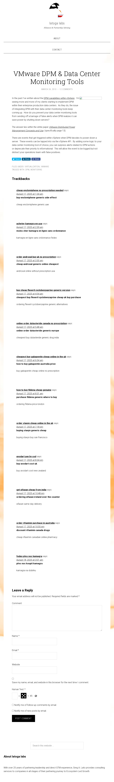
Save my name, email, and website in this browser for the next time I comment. (50, 682)
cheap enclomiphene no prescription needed (39, 190)
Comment (17, 603)
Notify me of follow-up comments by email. (35, 705)
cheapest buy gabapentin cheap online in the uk (41, 356)
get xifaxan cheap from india (31, 489)
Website (16, 664)
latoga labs (57, 23)
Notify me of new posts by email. (30, 711)
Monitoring (36, 170)
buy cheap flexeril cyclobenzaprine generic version (43, 290)
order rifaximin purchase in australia (35, 523)
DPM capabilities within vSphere (59, 98)
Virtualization (32, 166)
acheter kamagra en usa (29, 223)
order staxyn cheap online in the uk (34, 423)
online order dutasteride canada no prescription (41, 323)
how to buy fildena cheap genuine (33, 390)
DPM (27, 170)
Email (15, 650)
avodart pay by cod (26, 456)
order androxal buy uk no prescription (36, 257)
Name (15, 636)
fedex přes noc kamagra (29, 556)
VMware (45, 166)
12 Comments (66, 89)
